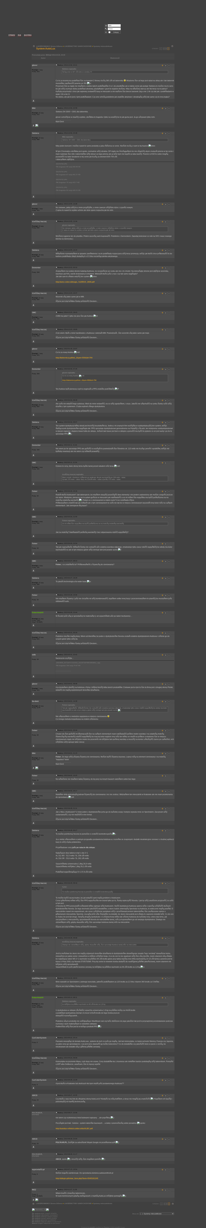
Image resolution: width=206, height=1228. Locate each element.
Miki (33, 108)
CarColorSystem (39, 1038)
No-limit (35, 701)
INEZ (34, 1190)
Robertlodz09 (37, 613)
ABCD (34, 1095)
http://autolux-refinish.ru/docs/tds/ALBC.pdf (74, 1128)
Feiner (34, 491)
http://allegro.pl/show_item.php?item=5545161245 (77, 1178)
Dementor (36, 268)
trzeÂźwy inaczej (39, 221)
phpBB (92, 1227)
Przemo (106, 1227)
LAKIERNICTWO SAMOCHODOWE (78, 46)
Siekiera (35, 133)
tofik (34, 655)
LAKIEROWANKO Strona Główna (49, 46)
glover (34, 65)
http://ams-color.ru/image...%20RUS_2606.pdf (75, 282)
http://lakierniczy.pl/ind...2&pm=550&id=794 (74, 358)
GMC (34, 312)
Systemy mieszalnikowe (102, 46)
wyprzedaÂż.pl (38, 1169)
